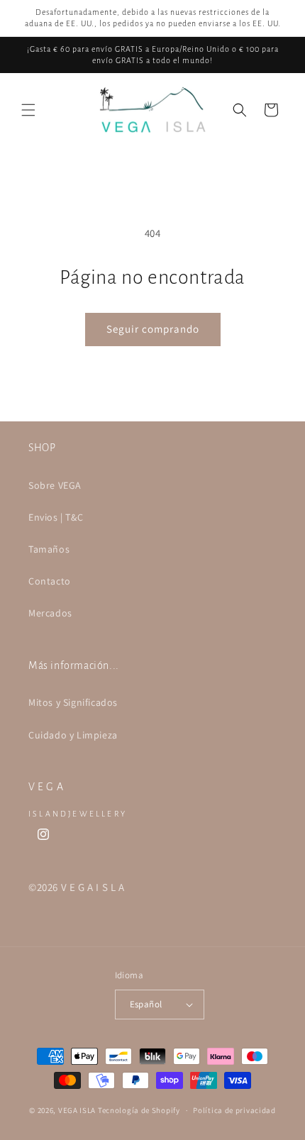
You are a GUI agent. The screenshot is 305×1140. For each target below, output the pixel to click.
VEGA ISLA (77, 1110)
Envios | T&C (55, 517)
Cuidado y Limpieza (73, 735)
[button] (28, 110)
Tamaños (49, 549)
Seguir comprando (152, 329)
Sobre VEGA (55, 485)
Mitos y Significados (73, 702)
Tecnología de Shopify (139, 1110)
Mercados (50, 613)
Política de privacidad (234, 1110)
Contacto (49, 581)
